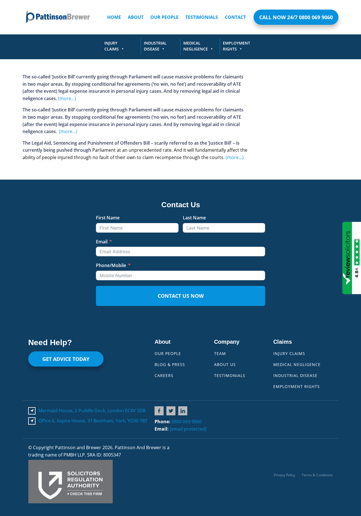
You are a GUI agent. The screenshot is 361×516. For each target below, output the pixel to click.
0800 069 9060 (186, 421)
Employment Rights (236, 46)
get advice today (65, 359)
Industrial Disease (155, 46)
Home (114, 17)
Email (101, 242)
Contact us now (181, 295)
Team (220, 353)
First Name (108, 218)
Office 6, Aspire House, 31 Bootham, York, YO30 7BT (93, 421)
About (136, 17)
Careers (164, 375)
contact (235, 17)
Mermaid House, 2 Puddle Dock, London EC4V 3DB (92, 410)
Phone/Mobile (111, 265)
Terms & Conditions (317, 475)
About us (225, 364)
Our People (164, 17)
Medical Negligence (195, 46)
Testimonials (201, 17)
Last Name (194, 218)
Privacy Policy (284, 475)
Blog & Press (170, 364)
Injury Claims (111, 46)
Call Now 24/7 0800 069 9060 (296, 17)
